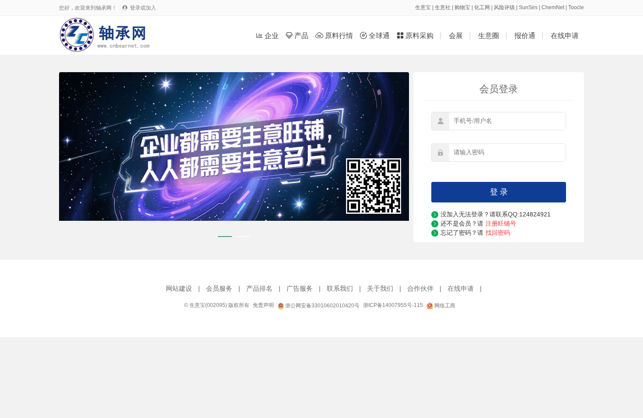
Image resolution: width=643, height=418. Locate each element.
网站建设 (179, 288)
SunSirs (528, 7)
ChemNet (553, 7)
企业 (268, 35)
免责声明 (263, 305)
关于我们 (380, 288)
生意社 (443, 7)
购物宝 (462, 7)
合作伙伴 (420, 288)
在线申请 (565, 35)
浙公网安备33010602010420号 (322, 306)
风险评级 (504, 7)
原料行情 (335, 35)
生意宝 (423, 7)
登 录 (499, 192)
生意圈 (488, 35)
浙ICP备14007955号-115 (393, 305)
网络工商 (444, 306)
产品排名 (259, 288)
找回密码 (498, 233)
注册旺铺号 (501, 223)
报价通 (524, 35)
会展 (456, 35)
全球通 (375, 35)
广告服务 (300, 288)
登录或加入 (143, 8)
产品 (298, 35)
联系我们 (340, 288)
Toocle (576, 7)
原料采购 (416, 35)
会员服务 (219, 288)
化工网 (482, 7)
